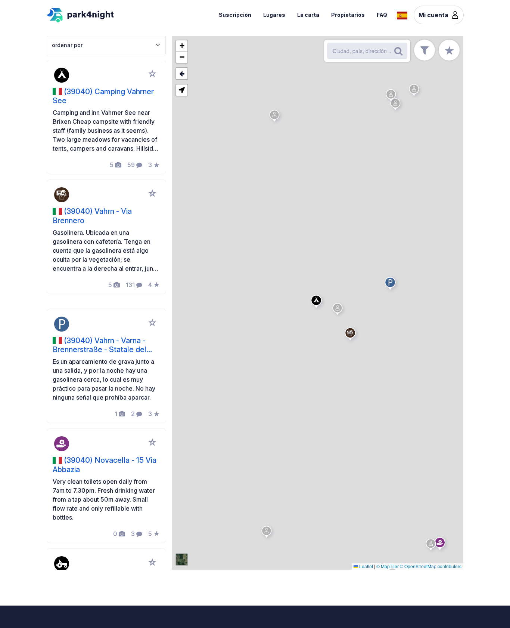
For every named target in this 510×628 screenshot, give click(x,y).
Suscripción (235, 15)
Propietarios (348, 15)
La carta (308, 15)
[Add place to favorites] (152, 73)
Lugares (274, 15)
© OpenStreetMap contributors (430, 566)
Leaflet (365, 566)
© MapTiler (387, 566)
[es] (402, 14)
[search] (398, 51)
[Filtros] (424, 50)
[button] (317, 302)
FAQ (382, 15)
